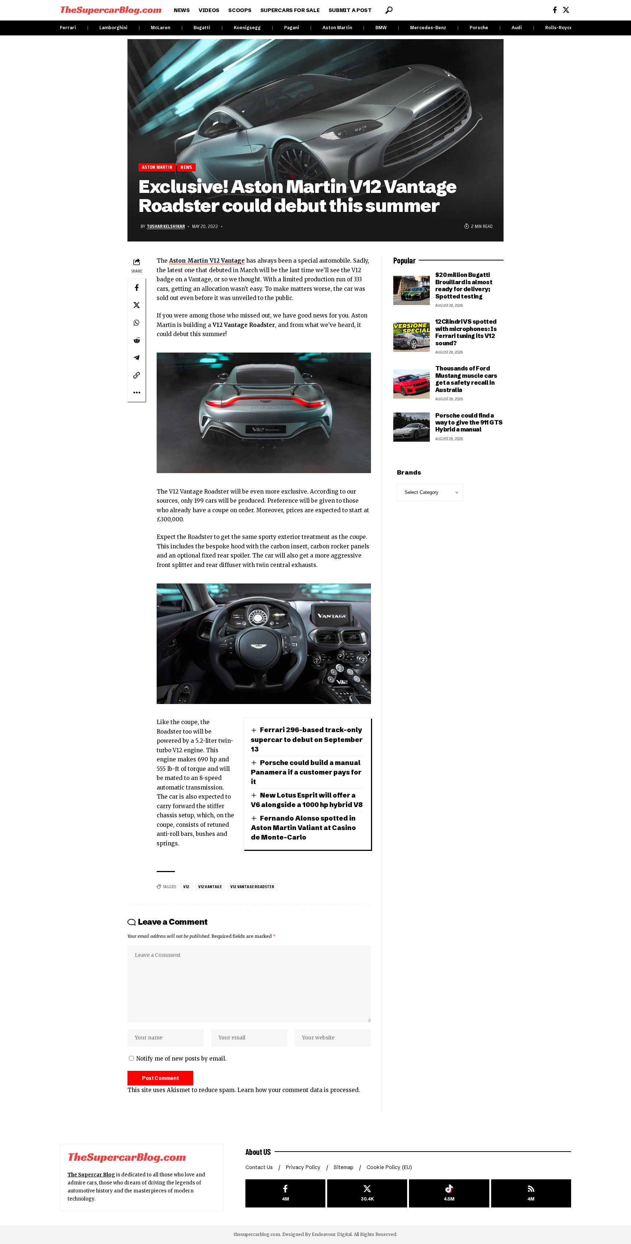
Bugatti (202, 27)
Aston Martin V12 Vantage (207, 260)
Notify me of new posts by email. (181, 1058)
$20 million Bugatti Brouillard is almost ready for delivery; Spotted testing (464, 285)
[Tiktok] (449, 1193)
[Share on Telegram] (136, 357)
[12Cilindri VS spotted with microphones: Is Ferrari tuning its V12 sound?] (411, 337)
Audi (517, 27)
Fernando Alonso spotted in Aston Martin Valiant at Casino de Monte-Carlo (303, 827)
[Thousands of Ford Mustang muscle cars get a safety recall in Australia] (411, 384)
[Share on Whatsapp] (136, 322)
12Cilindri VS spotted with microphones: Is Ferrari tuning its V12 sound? (466, 332)
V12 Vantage (210, 886)
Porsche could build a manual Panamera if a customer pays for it (306, 772)
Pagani (291, 27)
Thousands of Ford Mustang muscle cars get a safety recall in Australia (466, 379)
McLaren (160, 27)
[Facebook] (555, 10)
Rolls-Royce (559, 27)
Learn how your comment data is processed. (298, 1090)
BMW (381, 27)
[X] (566, 10)
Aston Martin (337, 27)
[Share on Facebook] (136, 287)
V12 (186, 886)
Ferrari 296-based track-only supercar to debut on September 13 (307, 739)
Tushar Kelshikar (166, 226)
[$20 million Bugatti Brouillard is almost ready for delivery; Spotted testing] (411, 290)
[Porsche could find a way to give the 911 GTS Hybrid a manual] (411, 427)
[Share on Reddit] (136, 340)
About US (258, 1152)
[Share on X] (136, 305)
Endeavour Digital (332, 1234)
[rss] (531, 1193)
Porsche (479, 27)
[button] (389, 10)
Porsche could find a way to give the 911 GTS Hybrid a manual (469, 422)
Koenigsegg (247, 27)
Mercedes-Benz (428, 27)
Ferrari (68, 27)
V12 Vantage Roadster (252, 886)
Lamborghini (113, 27)
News (186, 167)
